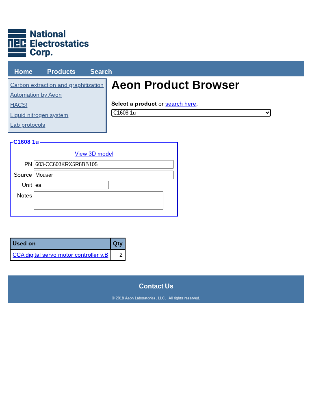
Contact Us (156, 286)
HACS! (18, 105)
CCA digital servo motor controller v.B (60, 254)
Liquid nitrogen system (39, 115)
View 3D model (94, 153)
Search (101, 71)
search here (180, 103)
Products (61, 71)
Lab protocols (27, 124)
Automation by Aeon (36, 94)
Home (23, 71)
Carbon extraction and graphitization (57, 85)
